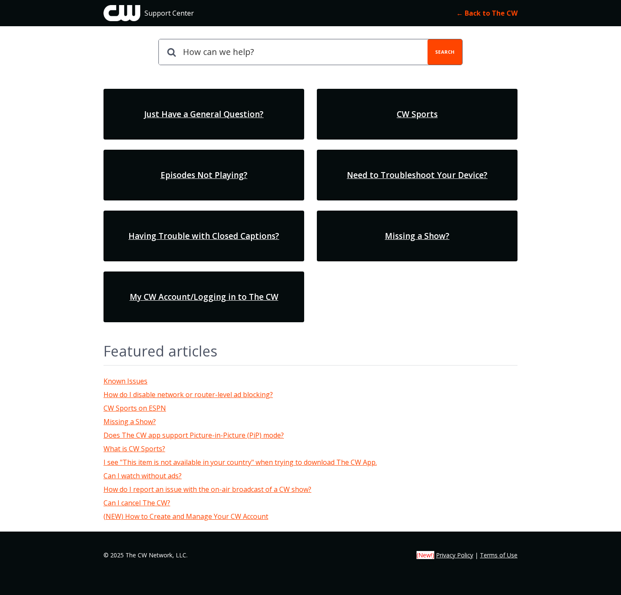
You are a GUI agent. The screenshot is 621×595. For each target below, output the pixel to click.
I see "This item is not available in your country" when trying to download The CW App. (240, 462)
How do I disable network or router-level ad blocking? (188, 394)
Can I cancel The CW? (137, 502)
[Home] (122, 13)
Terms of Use (499, 555)
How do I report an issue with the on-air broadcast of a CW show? (207, 489)
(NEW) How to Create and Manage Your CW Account (186, 516)
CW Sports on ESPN (135, 408)
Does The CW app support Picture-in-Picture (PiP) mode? (194, 435)
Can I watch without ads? (143, 475)
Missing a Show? (130, 421)
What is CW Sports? (134, 448)
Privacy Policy (454, 555)
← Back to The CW (487, 13)
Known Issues (125, 381)
